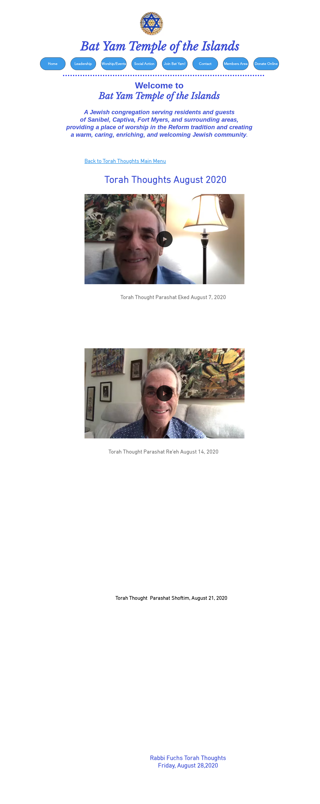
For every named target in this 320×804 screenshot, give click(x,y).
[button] (238, 278)
